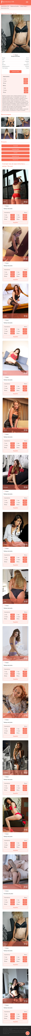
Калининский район (8, 893)
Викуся (5, 886)
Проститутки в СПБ (8, 1)
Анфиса (5, 544)
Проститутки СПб (5, 6)
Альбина (5, 772)
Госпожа (15, 152)
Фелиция (5, 487)
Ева (4, 715)
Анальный (15, 145)
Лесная (16, 55)
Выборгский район (15, 6)
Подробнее (15, 222)
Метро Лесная (23, 6)
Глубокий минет (15, 149)
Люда (4, 601)
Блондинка (26, 64)
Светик (5, 430)
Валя (4, 829)
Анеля (4, 658)
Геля (4, 943)
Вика (4, 201)
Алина (5, 315)
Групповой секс (15, 156)
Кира (4, 258)
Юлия (4, 1000)
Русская (27, 66)
